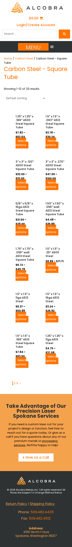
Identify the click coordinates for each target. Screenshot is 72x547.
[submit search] (64, 34)
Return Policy (16, 504)
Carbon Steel (24, 58)
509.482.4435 (42, 512)
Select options (21, 143)
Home (8, 58)
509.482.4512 (40, 518)
